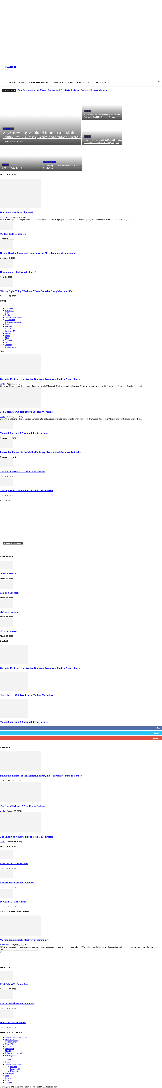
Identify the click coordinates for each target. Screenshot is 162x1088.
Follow (157, 733)
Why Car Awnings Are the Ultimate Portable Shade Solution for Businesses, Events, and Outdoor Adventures (63, 90)
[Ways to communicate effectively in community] (20, 935)
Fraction (8, 326)
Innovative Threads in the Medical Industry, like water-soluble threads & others (41, 452)
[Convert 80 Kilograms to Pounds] (6, 878)
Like (158, 728)
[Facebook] (146, 60)
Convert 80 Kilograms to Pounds (17, 882)
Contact (8, 1060)
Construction (10, 320)
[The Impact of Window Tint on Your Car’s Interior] (6, 486)
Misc (7, 338)
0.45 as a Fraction (9, 592)
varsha (2, 384)
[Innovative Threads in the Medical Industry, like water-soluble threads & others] (6, 447)
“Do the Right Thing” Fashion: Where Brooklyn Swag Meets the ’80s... (37, 291)
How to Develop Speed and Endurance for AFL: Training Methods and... (38, 253)
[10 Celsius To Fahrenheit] (6, 897)
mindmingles (5, 945)
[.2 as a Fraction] (6, 569)
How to (8, 329)
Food (7, 324)
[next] (159, 90)
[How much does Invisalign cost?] (20, 207)
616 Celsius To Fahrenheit (15, 547)
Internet (8, 333)
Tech (7, 342)
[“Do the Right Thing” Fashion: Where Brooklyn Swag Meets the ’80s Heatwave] (6, 286)
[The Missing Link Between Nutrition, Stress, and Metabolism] (61, 158)
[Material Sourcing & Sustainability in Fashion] (6, 428)
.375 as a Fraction (9, 612)
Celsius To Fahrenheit (14, 317)
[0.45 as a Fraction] (6, 588)
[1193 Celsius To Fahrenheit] (6, 859)
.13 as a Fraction (8, 631)
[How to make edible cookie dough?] (6, 267)
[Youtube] (160, 60)
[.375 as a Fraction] (6, 607)
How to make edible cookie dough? (18, 272)
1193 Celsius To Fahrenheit (14, 863)
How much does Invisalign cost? (16, 212)
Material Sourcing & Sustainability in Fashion (24, 433)
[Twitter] (153, 60)
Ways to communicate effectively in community (24, 940)
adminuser (4, 217)
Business (8, 129)
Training (8, 345)
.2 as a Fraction (8, 573)
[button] (159, 82)
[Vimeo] (157, 60)
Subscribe (156, 738)
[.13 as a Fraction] (6, 626)
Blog (87, 111)
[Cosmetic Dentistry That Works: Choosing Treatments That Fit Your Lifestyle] (20, 374)
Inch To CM (10, 331)
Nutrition (49, 162)
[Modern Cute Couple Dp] (6, 229)
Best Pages (9, 310)
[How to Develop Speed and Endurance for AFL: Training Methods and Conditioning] (6, 248)
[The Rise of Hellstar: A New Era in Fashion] (6, 466)
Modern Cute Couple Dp (13, 234)
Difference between (13, 322)
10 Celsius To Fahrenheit (13, 901)
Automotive (10, 308)
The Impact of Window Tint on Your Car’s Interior (26, 490)
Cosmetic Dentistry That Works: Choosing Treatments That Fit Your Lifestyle (40, 379)
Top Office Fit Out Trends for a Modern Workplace (26, 411)
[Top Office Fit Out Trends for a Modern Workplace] (20, 407)
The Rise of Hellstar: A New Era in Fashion (22, 471)
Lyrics (7, 335)
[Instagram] (150, 60)
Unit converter (11, 347)
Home (7, 1062)
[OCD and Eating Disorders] (20, 158)
